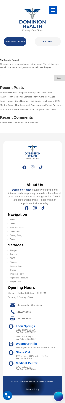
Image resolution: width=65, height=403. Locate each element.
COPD (12, 258)
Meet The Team (17, 227)
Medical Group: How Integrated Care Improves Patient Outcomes (31, 105)
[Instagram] (32, 167)
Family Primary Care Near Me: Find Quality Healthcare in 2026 (30, 101)
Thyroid (13, 270)
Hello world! (33, 122)
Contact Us (15, 231)
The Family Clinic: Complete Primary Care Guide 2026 (26, 92)
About (12, 223)
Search (59, 78)
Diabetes (14, 262)
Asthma (13, 254)
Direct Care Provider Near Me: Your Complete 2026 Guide (28, 109)
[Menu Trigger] (53, 10)
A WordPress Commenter (12, 122)
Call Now (47, 41)
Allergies (13, 250)
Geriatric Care (16, 266)
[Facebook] (24, 167)
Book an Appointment (15, 41)
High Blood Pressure (19, 278)
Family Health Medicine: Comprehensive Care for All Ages (27, 97)
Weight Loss (15, 282)
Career (13, 239)
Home (12, 220)
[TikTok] (41, 167)
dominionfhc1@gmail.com (30, 305)
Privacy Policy (16, 235)
